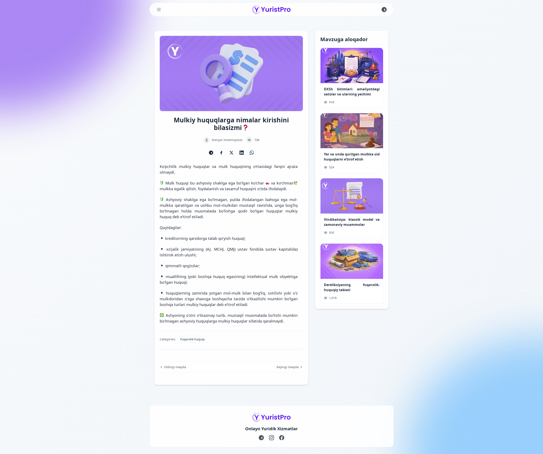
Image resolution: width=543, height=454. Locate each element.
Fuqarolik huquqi (192, 339)
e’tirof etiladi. (236, 304)
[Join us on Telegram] (384, 9)
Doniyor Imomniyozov (227, 140)
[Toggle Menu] (159, 9)
